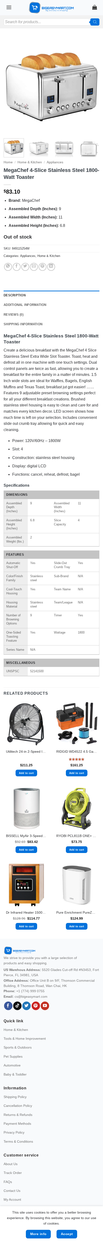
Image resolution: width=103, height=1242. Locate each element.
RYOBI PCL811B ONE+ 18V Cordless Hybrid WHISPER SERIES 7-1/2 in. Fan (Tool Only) (76, 836)
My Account (12, 1199)
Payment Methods (17, 1123)
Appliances (55, 162)
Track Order (13, 1173)
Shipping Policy (15, 1097)
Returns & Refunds (18, 1115)
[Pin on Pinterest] (42, 267)
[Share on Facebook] (17, 267)
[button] (9, 7)
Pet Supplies (13, 1056)
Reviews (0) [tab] (13, 314)
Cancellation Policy (18, 1106)
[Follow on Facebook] (8, 1006)
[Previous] (11, 85)
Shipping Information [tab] (23, 324)
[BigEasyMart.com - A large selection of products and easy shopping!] (51, 7)
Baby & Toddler (15, 1074)
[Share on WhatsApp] (8, 267)
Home (8, 162)
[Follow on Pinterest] (36, 1006)
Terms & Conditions (18, 1141)
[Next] (91, 85)
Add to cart (26, 773)
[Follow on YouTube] (45, 1006)
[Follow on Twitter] (26, 1006)
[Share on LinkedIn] (51, 267)
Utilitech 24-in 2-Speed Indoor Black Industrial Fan (26, 751)
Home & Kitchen (29, 162)
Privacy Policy (14, 1132)
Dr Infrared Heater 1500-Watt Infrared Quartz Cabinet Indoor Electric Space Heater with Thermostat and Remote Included (26, 912)
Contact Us (12, 1191)
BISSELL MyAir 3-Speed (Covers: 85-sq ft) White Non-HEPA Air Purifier (26, 836)
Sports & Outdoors (18, 1047)
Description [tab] (15, 295)
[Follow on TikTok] (17, 1006)
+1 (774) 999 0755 (30, 991)
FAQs (8, 1182)
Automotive (12, 1065)
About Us (10, 1164)
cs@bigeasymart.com (31, 996)
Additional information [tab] (25, 305)
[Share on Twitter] (25, 267)
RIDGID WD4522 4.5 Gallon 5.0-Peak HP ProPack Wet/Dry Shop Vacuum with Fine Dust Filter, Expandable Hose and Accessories (76, 751)
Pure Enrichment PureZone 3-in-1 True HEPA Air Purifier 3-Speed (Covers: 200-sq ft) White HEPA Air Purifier (76, 912)
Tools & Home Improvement (25, 1038)
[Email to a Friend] (34, 267)
